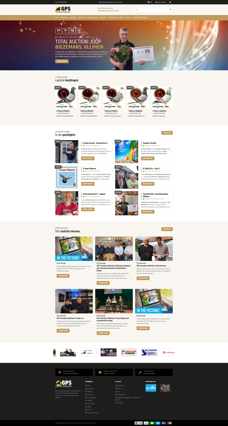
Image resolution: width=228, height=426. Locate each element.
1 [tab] (113, 69)
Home (57, 17)
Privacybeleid (121, 394)
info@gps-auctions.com (108, 11)
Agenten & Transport (140, 17)
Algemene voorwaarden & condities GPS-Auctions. (128, 399)
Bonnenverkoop (92, 17)
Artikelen (103, 17)
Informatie (64, 17)
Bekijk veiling (88, 158)
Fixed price (81, 17)
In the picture (112, 17)
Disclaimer (120, 403)
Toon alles (167, 133)
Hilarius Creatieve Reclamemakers (87, 423)
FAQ (118, 391)
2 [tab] (115, 69)
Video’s (121, 17)
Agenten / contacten (109, 373)
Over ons (129, 17)
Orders (119, 388)
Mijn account (120, 385)
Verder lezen (63, 275)
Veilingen (73, 17)
